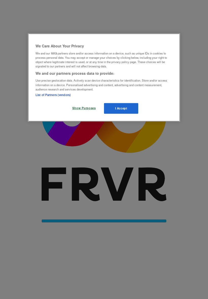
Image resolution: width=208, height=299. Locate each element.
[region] (104, 77)
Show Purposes (84, 108)
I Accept (121, 108)
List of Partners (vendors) (53, 94)
